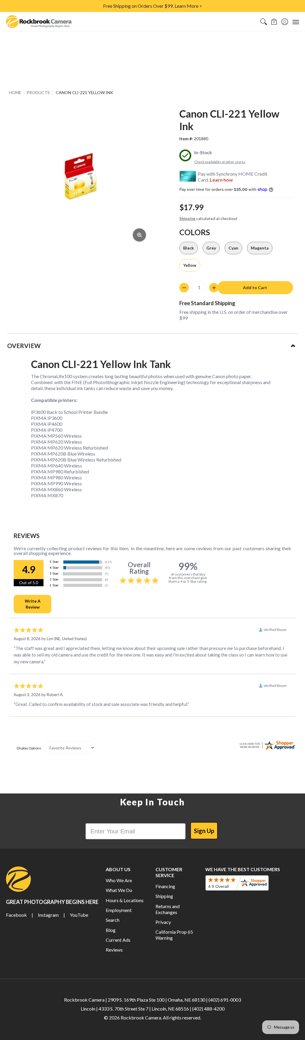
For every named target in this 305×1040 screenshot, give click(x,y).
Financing (165, 886)
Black (188, 247)
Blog (111, 930)
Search (112, 920)
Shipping (187, 218)
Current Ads (118, 940)
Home (15, 92)
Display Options (29, 748)
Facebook (16, 915)
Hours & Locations (125, 900)
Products (38, 92)
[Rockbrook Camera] (38, 21)
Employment (119, 910)
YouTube (79, 915)
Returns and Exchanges (167, 909)
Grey (211, 247)
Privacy (163, 922)
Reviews (114, 949)
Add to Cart (255, 287)
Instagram (48, 915)
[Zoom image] (139, 234)
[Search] (263, 21)
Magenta (260, 247)
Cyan (233, 247)
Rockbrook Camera (141, 1017)
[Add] (214, 287)
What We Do (119, 890)
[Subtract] (184, 287)
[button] (274, 21)
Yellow (189, 265)
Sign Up (204, 830)
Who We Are (119, 880)
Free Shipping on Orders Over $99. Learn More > (152, 6)
